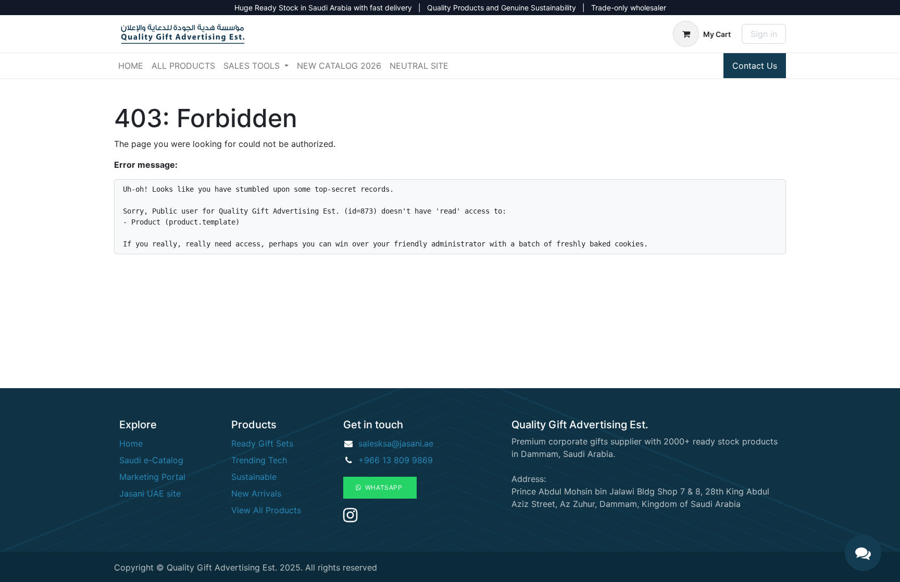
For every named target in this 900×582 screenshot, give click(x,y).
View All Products (266, 510)
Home (131, 443)
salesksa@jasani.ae (395, 443)
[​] (350, 518)
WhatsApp (383, 487)
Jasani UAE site (150, 493)
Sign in (764, 34)
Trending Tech (259, 460)
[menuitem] (130, 65)
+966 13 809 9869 (395, 460)
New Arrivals (256, 493)
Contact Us (754, 65)
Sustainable (254, 477)
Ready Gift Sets (262, 443)
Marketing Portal (152, 477)
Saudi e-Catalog (151, 460)
